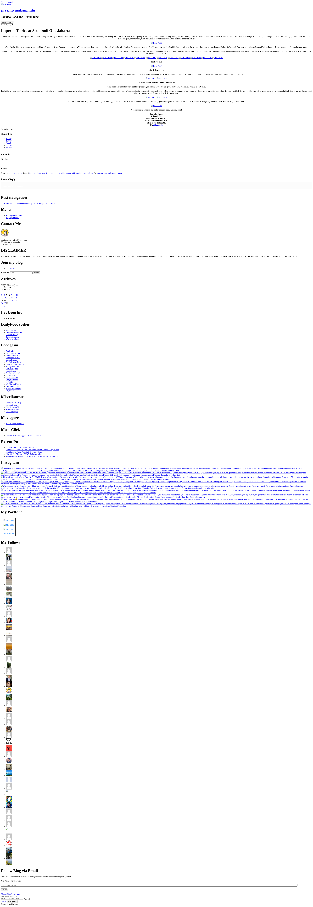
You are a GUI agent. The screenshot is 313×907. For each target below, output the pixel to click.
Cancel (3, 901)
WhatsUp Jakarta (12, 339)
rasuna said (70, 173)
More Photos (9, 534)
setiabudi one (89, 173)
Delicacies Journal (13, 358)
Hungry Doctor (12, 380)
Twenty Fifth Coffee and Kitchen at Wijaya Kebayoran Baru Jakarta (32, 456)
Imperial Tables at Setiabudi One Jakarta (21, 447)
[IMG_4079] (162, 58)
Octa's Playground (13, 386)
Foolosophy (10, 375)
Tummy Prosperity (13, 337)
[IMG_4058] (139, 58)
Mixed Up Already (13, 409)
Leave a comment (117, 173)
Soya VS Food (11, 391)
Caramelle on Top (13, 353)
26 (2, 303)
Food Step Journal (13, 373)
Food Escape (11, 371)
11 (17, 295)
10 (15, 295)
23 (12, 300)
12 (2, 298)
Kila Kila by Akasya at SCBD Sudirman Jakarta (24, 454)
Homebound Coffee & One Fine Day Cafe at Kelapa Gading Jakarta (32, 450)
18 (17, 298)
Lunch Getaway (12, 335)
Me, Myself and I (12, 218)
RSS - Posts (10, 268)
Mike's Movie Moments (15, 424)
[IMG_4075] (151, 97)
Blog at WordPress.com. (10, 894)
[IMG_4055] (156, 43)
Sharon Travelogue (13, 389)
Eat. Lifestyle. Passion (14, 362)
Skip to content (7, 2)
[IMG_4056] (117, 58)
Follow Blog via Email (19, 870)
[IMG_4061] (151, 58)
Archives (4, 285)
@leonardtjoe (11, 330)
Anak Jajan (10, 351)
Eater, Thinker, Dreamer (15, 364)
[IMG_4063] (217, 58)
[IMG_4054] (106, 58)
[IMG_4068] (173, 58)
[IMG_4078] (162, 78)
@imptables (158, 125)
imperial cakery (35, 173)
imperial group (47, 173)
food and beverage (16, 173)
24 (15, 300)
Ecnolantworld (11, 405)
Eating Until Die (12, 366)
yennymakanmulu (103, 173)
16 (12, 298)
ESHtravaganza (12, 369)
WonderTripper (12, 412)
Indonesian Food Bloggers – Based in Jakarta (23, 435)
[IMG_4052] (95, 58)
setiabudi (79, 173)
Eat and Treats (11, 360)
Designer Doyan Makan (15, 332)
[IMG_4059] (206, 58)
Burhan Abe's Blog (13, 403)
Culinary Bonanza (13, 355)
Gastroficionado (12, 377)
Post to (26, 899)
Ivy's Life (9, 382)
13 (5, 298)
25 (17, 300)
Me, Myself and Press (14, 215)
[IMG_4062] (184, 58)
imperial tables (59, 173)
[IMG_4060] (195, 58)
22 (10, 300)
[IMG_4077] (151, 78)
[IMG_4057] (128, 58)
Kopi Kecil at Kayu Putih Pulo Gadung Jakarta (24, 452)
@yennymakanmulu (18, 10)
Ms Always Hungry (13, 384)
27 (5, 303)
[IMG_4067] (156, 66)
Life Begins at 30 (12, 407)
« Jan (3, 306)
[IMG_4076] (162, 97)
